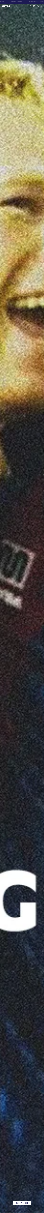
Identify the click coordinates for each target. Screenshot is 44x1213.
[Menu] (41, 6)
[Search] (30, 6)
